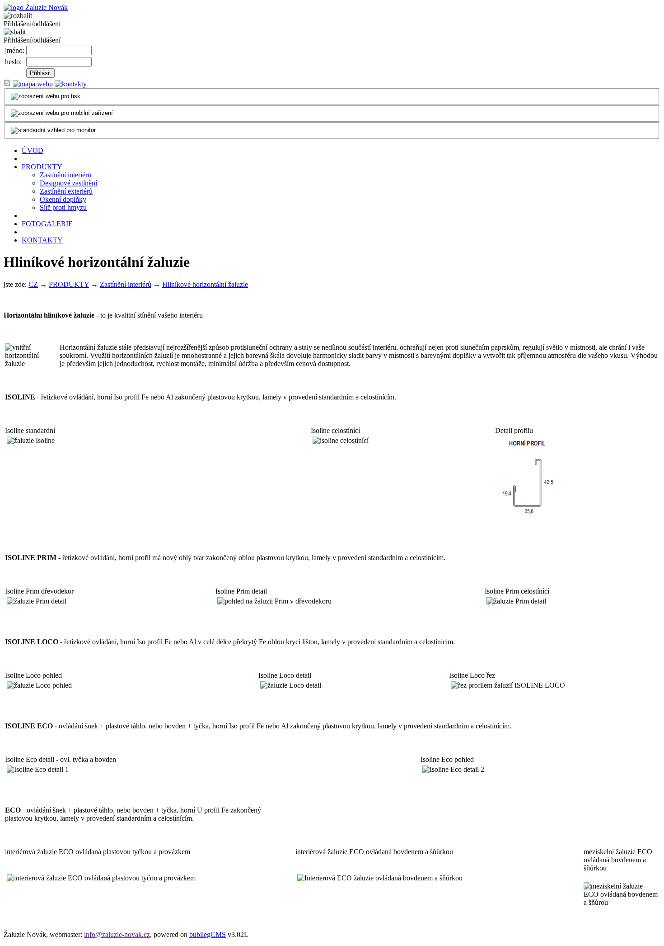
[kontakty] (71, 84)
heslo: (13, 62)
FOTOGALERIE (47, 224)
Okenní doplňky (63, 199)
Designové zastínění (68, 183)
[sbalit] (15, 32)
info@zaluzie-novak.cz (117, 934)
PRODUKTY (42, 167)
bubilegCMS (207, 934)
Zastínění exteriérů (66, 191)
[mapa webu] (33, 84)
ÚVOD (32, 150)
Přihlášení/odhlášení (32, 24)
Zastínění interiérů (65, 175)
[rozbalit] (18, 16)
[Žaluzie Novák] (36, 7)
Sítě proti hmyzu (63, 207)
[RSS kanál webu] (7, 84)
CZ (33, 284)
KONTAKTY (42, 240)
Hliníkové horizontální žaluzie (205, 284)
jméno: (14, 50)
